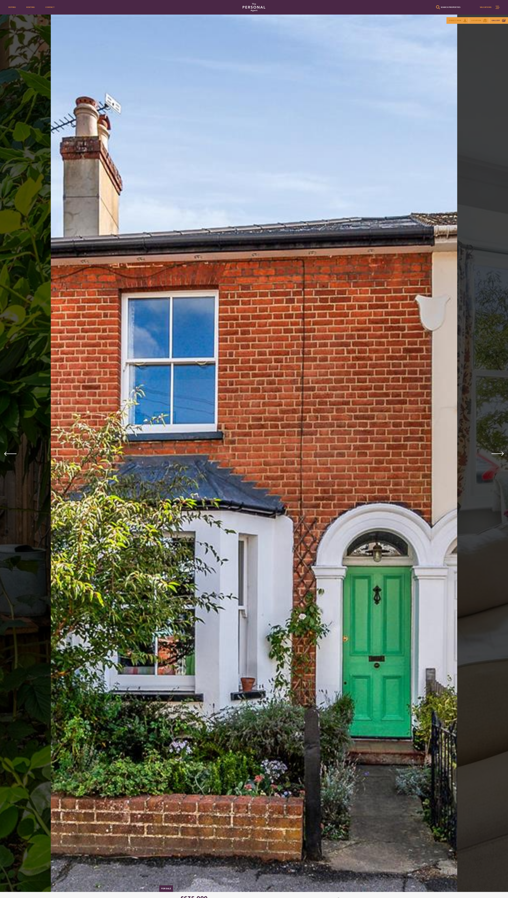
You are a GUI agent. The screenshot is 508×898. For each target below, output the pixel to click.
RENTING (30, 7)
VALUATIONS (486, 7)
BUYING (12, 7)
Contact (50, 7)
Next (497, 453)
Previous (10, 453)
